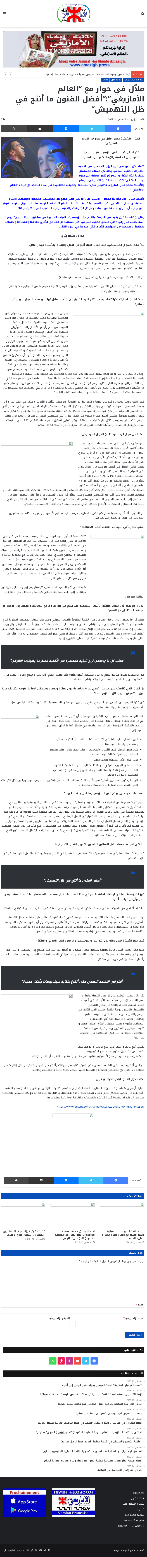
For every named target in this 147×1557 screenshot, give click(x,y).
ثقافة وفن (116, 80)
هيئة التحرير (137, 1498)
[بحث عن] (142, 15)
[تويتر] (92, 128)
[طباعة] (14, 128)
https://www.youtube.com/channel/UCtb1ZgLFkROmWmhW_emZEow (99, 1106)
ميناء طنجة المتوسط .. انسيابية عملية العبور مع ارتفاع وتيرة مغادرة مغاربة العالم (123, 1235)
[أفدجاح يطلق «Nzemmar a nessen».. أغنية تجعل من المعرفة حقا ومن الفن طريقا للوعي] (73, 1215)
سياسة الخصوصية (134, 1515)
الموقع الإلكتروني (59, 1318)
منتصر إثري (136, 119)
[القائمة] (4, 15)
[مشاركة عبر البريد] (40, 128)
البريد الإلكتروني (133, 1318)
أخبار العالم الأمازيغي (133, 80)
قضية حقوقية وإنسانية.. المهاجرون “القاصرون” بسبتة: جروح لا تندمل (24, 1233)
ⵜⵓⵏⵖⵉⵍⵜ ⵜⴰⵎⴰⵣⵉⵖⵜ (130, 1526)
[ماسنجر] (66, 128)
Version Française (134, 1520)
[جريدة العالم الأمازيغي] (73, 14)
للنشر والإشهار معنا (133, 1504)
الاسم (140, 1304)
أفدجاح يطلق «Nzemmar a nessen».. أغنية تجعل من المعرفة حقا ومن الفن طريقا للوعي (75, 1235)
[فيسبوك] (118, 128)
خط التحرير (138, 1492)
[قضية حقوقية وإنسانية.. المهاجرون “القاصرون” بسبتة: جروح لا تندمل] (23, 1215)
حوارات (105, 80)
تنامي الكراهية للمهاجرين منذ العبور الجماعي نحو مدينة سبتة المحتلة (95, 74)
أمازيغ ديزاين (9, 1550)
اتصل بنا (140, 1509)
